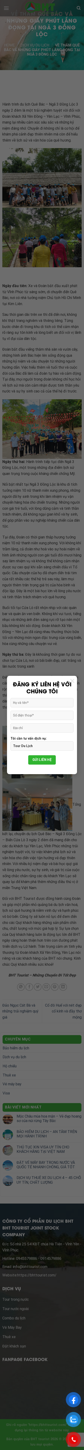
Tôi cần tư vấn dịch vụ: (28, 739)
